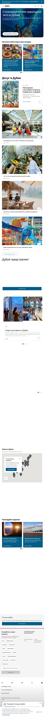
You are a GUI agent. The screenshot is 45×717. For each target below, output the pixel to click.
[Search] (35, 6)
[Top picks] (38, 6)
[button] (39, 712)
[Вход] (41, 6)
